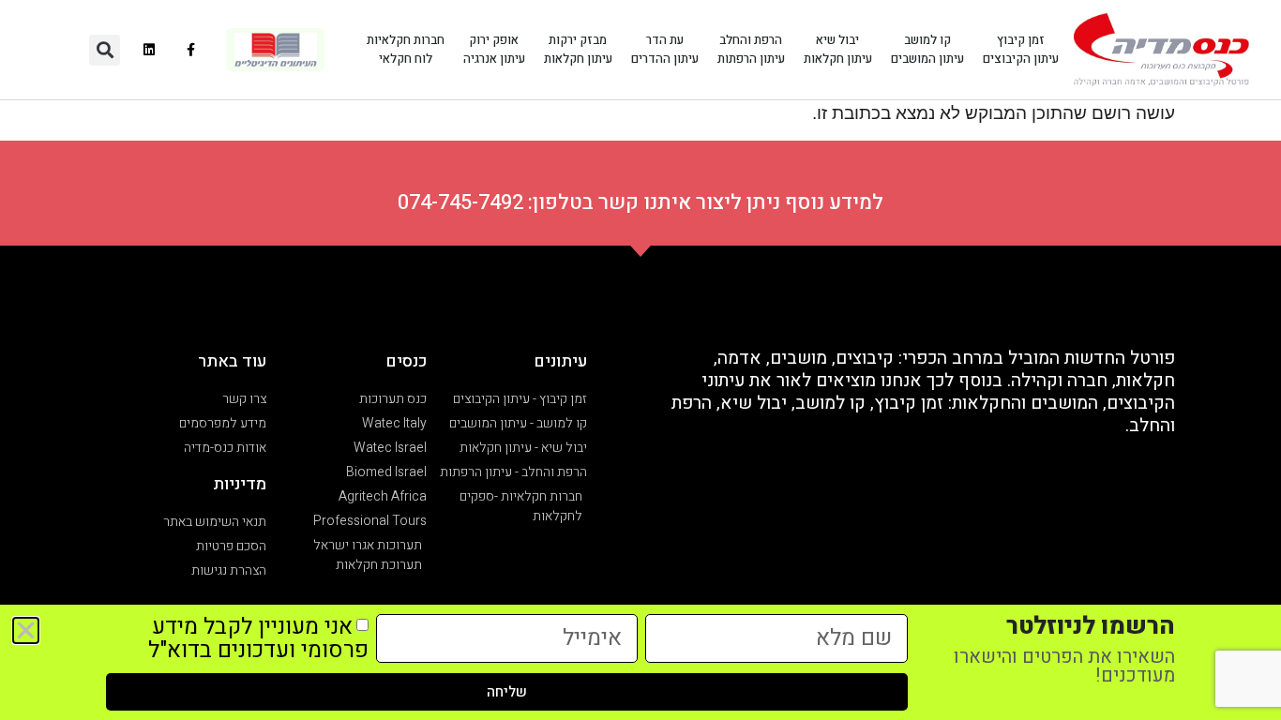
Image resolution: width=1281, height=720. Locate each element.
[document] (640, 360)
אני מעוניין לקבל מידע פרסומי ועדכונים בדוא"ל (258, 638)
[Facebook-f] (192, 50)
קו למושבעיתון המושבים (927, 49)
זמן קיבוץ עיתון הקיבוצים (1021, 49)
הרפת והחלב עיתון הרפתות (751, 49)
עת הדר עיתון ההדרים (665, 49)
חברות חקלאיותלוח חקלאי (406, 49)
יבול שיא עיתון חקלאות (838, 49)
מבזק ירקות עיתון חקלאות (578, 49)
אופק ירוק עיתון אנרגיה (494, 49)
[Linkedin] (149, 50)
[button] (104, 50)
